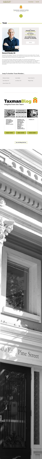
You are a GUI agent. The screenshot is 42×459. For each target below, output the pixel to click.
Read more (9, 132)
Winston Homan (6, 78)
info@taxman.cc (6, 2)
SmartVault (30, 1)
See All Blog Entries (21, 142)
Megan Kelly (30, 80)
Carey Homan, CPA (6, 83)
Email (30, 42)
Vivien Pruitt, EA (31, 78)
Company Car (31, 119)
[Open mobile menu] (21, 16)
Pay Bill (37, 1)
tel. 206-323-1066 (7, 1)
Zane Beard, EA (6, 80)
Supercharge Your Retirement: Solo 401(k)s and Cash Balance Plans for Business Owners (9, 122)
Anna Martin (17, 78)
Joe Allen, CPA (18, 80)
